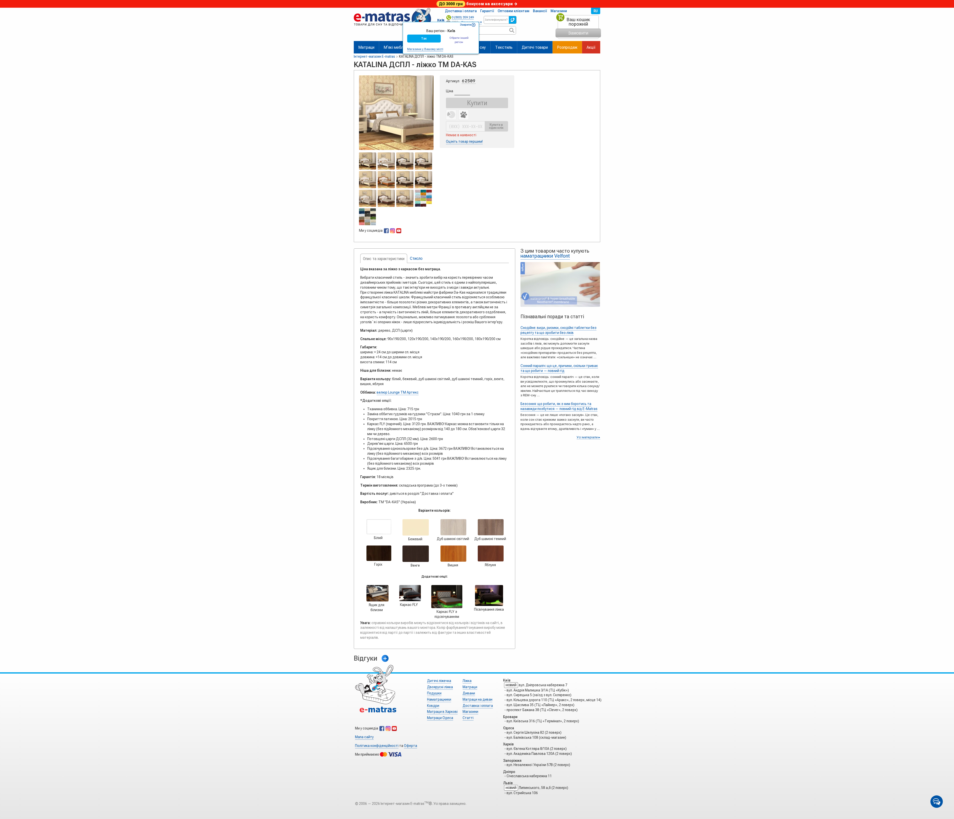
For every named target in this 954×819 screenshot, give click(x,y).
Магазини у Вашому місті (425, 49)
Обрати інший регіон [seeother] (459, 40)
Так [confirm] (424, 38)
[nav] (392, 28)
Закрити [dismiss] (465, 24)
